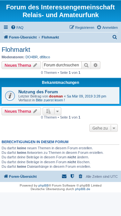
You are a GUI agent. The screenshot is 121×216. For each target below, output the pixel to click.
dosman (56, 96)
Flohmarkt (16, 49)
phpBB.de (82, 189)
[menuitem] (17, 27)
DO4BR (31, 57)
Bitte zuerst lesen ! (50, 100)
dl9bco (45, 57)
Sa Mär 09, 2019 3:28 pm (86, 96)
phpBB (43, 185)
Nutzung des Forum (38, 91)
